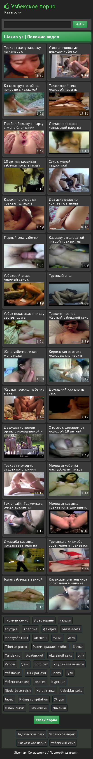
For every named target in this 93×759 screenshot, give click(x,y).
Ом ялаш (40, 638)
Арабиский (34, 655)
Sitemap (20, 752)
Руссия (10, 664)
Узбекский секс (63, 743)
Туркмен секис (16, 620)
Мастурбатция (16, 638)
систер (40, 682)
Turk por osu (36, 673)
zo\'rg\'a (11, 629)
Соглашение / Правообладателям (53, 752)
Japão (9, 699)
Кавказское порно (32, 743)
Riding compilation (33, 699)
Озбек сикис (15, 708)
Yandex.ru (13, 655)
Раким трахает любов (50, 646)
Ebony (56, 673)
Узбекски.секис (17, 682)
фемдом (49, 629)
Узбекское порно (62, 734)
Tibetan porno (16, 646)
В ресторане (44, 620)
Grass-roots (71, 629)
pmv (81, 655)
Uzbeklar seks (71, 690)
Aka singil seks (60, 655)
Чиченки (59, 708)
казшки (65, 620)
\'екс (25, 664)
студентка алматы (69, 664)
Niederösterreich (18, 690)
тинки (58, 638)
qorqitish (42, 664)
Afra (71, 638)
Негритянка (46, 690)
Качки (78, 646)
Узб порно (13, 673)
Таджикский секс (31, 734)
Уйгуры (59, 699)
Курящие (58, 682)
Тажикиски (38, 708)
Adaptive (30, 629)
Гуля (70, 673)
